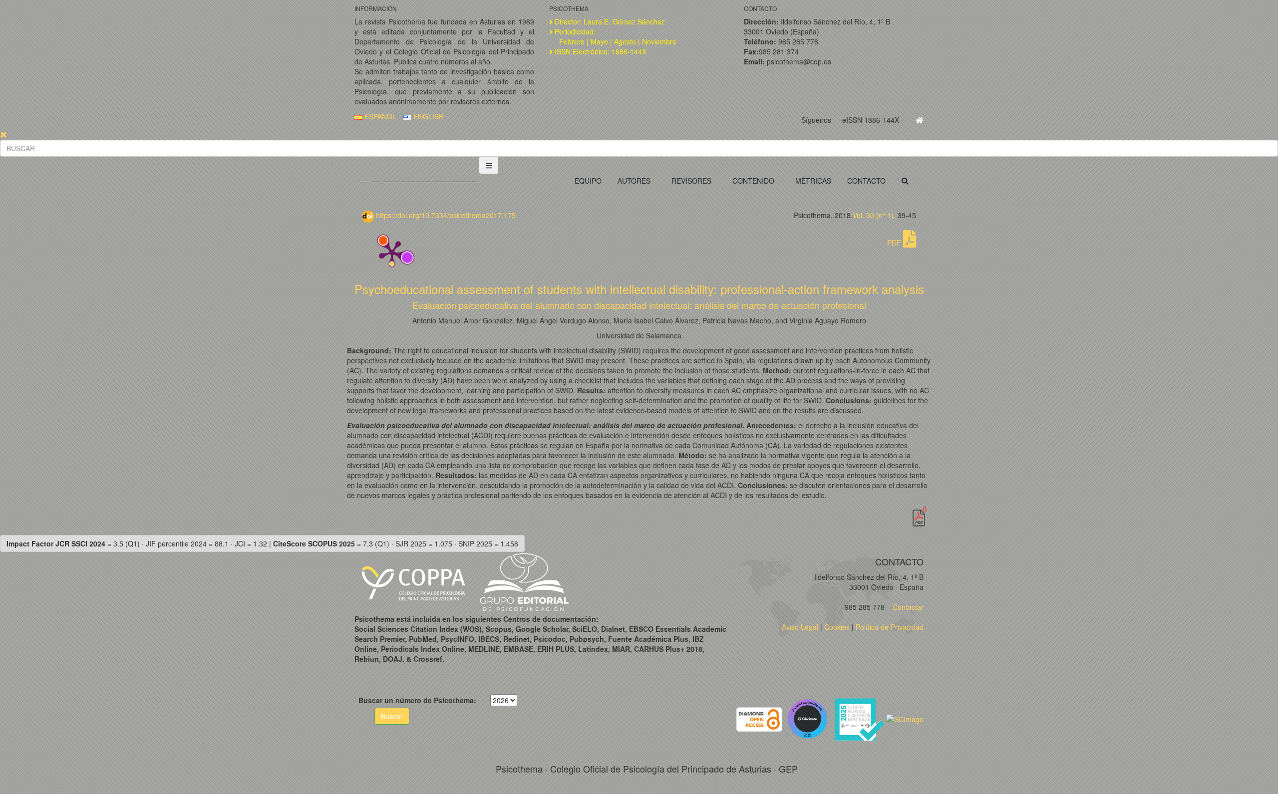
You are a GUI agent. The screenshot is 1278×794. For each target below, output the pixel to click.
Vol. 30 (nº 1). (874, 215)
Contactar (907, 607)
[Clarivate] (809, 718)
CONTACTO (866, 181)
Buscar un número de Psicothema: (417, 700)
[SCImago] (905, 718)
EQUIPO (588, 181)
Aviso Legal (800, 627)
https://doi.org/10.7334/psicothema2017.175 (445, 215)
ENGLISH (427, 116)
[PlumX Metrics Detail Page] (392, 252)
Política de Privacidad (890, 627)
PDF (895, 243)
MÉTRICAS (813, 181)
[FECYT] (860, 718)
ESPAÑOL (379, 116)
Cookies (837, 627)
